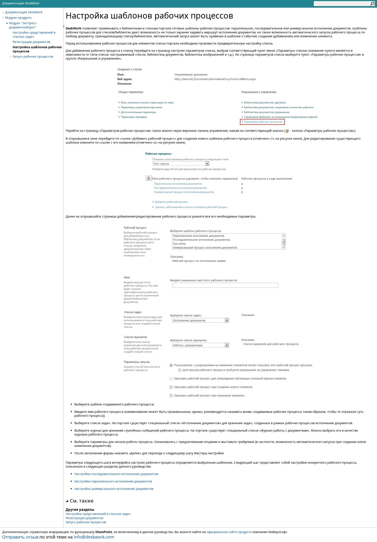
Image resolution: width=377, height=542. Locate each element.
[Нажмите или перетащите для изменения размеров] (64, 26)
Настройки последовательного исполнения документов (116, 474)
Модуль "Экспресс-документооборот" (23, 25)
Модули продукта (18, 17)
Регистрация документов (31, 42)
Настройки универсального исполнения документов (113, 489)
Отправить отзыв (20, 537)
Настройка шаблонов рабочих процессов (37, 49)
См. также (82, 500)
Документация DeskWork (23, 12)
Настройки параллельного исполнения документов (113, 481)
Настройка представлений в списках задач (34, 34)
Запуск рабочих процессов (33, 56)
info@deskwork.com (94, 537)
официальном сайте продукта (229, 532)
